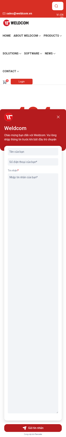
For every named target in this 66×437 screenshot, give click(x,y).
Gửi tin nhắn (35, 428)
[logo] (16, 23)
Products (51, 35)
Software (31, 53)
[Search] (56, 6)
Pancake (38, 434)
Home (7, 35)
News (49, 53)
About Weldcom (26, 35)
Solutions (10, 53)
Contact (9, 71)
